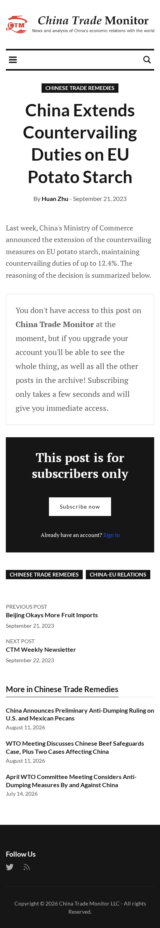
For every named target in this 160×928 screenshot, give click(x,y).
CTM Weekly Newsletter (41, 649)
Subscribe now (80, 506)
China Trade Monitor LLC (89, 903)
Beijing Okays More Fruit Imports (52, 614)
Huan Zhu (55, 198)
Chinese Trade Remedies (80, 88)
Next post (20, 641)
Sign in (111, 534)
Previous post (26, 606)
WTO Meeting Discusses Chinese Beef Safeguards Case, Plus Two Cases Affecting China (75, 747)
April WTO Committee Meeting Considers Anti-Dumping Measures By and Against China (71, 780)
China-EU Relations (118, 574)
